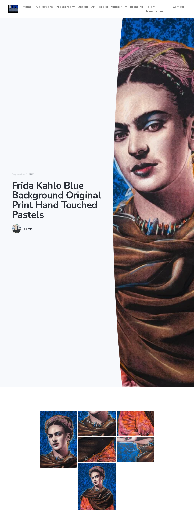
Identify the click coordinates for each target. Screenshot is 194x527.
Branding (136, 7)
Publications (44, 7)
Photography (65, 7)
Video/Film (119, 7)
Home (27, 7)
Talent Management (155, 9)
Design (83, 7)
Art (93, 7)
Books (103, 7)
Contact (178, 7)
